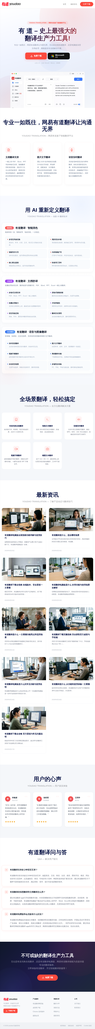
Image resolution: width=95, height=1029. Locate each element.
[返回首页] (10, 999)
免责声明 (79, 1025)
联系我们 (77, 1008)
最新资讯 (74, 4)
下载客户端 (11, 1011)
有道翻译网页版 (38, 1003)
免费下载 (49, 977)
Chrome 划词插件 (38, 1011)
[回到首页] (11, 4)
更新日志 (57, 1008)
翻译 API (57, 1003)
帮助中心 (57, 1011)
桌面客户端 (36, 1008)
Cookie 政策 (88, 1025)
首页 (64, 4)
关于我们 (77, 1003)
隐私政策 (71, 1025)
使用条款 (63, 1025)
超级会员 (36, 1015)
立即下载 (86, 4)
